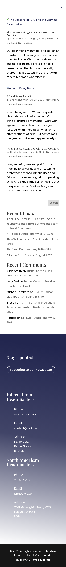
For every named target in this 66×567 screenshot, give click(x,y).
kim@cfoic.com (24, 493)
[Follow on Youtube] (38, 382)
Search (54, 202)
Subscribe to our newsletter (31, 370)
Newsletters (25, 43)
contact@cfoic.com (27, 428)
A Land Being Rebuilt (19, 96)
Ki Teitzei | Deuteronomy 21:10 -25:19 (30, 233)
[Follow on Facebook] (11, 382)
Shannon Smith (19, 38)
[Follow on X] (29, 382)
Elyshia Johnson (19, 152)
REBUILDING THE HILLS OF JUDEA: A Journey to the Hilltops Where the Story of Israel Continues (32, 224)
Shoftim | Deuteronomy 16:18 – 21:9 (29, 249)
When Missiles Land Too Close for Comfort (33, 148)
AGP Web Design (38, 559)
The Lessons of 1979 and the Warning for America (31, 34)
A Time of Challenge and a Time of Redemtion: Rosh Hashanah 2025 (31, 307)
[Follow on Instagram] (20, 382)
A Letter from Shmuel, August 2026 (29, 255)
